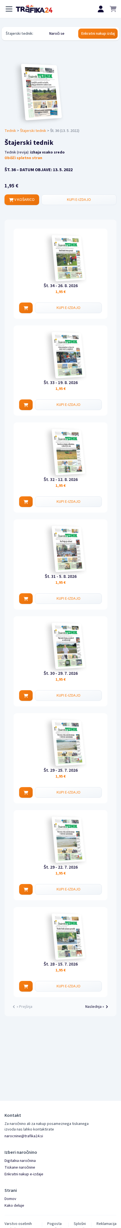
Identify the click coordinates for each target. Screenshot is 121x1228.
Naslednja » (94, 1007)
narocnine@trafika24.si (24, 1136)
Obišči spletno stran (23, 158)
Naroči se (56, 33)
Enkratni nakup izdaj (98, 33)
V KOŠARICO (24, 200)
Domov (10, 1199)
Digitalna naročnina (20, 1161)
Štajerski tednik (33, 131)
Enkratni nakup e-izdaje (24, 1174)
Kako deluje (14, 1205)
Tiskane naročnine (20, 1167)
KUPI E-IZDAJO (79, 200)
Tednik (10, 131)
